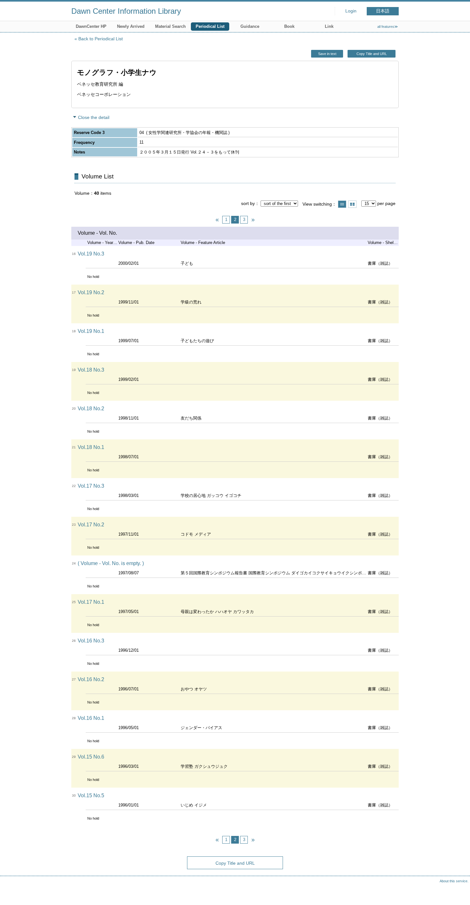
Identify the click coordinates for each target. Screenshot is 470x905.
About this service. (454, 881)
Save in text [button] (327, 54)
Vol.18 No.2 (91, 408)
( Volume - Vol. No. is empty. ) (111, 563)
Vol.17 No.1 (91, 602)
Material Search (170, 26)
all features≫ (387, 26)
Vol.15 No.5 (91, 795)
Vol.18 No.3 (91, 370)
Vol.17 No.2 (91, 524)
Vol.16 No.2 (91, 679)
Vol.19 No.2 (91, 292)
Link (329, 26)
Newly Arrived (131, 26)
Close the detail (93, 117)
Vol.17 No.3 (91, 486)
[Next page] (253, 220)
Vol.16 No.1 (91, 718)
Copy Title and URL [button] (371, 54)
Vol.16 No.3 (91, 640)
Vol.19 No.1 (91, 331)
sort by (248, 203)
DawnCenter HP (91, 26)
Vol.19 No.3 (91, 253)
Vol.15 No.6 (91, 756)
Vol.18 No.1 (91, 447)
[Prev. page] (217, 220)
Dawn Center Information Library (126, 11)
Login (350, 11)
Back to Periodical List (100, 38)
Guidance (249, 26)
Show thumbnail (352, 204)
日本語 (382, 11)
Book (289, 26)
